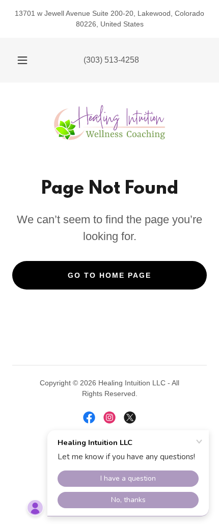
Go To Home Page (109, 275)
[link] (109, 123)
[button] (22, 60)
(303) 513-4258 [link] (111, 60)
